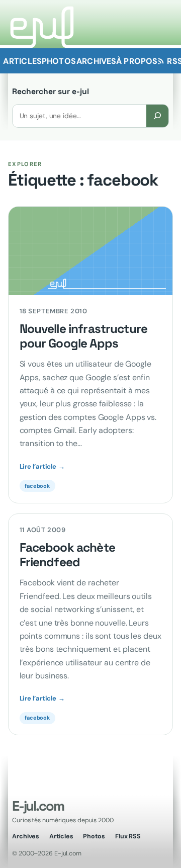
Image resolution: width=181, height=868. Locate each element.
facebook (37, 485)
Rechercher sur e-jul (50, 91)
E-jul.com (37, 806)
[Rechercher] (157, 116)
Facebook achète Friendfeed (67, 555)
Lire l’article (42, 467)
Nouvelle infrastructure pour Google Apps (83, 336)
